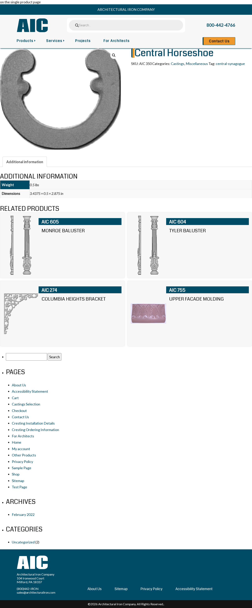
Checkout (19, 410)
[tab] (25, 162)
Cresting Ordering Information (35, 430)
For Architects (117, 40)
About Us (19, 385)
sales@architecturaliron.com (36, 592)
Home (16, 442)
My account (21, 449)
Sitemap (18, 480)
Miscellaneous (197, 63)
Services (54, 40)
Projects (83, 40)
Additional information (24, 162)
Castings (177, 63)
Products (25, 40)
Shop (15, 474)
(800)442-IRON (28, 588)
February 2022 (23, 514)
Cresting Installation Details (33, 423)
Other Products (24, 455)
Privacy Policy (22, 461)
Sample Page (21, 468)
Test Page (19, 487)
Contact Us (219, 41)
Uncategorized (23, 542)
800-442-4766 (221, 25)
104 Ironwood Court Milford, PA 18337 (30, 580)
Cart (15, 398)
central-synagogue (230, 63)
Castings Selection (26, 404)
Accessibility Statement (30, 391)
